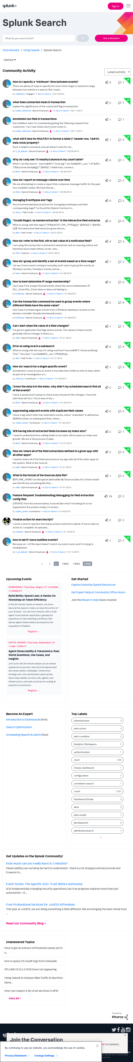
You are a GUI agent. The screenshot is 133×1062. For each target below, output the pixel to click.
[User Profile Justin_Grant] (7, 412)
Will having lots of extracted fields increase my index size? (49, 431)
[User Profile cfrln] (7, 242)
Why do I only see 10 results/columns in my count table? (48, 159)
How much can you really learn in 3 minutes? (37, 863)
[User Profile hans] (7, 262)
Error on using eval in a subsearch (33, 346)
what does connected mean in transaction (39, 102)
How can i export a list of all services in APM (31, 990)
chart (77, 759)
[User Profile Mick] (7, 161)
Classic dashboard (84, 767)
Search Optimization (19, 727)
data (76, 806)
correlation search (84, 783)
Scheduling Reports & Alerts (23, 734)
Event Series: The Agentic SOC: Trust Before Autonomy (44, 884)
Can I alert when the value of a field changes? (41, 325)
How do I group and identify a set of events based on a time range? (54, 261)
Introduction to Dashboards (23, 719)
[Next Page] (99, 837)
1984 (76, 563)
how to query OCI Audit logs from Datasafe (30, 961)
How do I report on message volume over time (41, 179)
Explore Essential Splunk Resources (93, 584)
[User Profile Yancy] (7, 201)
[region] (51, 1051)
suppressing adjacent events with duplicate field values (48, 410)
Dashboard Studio (84, 799)
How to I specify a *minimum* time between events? (45, 81)
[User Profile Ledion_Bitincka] (7, 103)
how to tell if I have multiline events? (35, 539)
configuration (81, 775)
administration (82, 720)
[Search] (83, 38)
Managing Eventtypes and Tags (32, 200)
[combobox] (46, 38)
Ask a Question (111, 38)
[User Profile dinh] (7, 222)
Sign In (115, 6)
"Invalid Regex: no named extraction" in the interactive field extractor (56, 220)
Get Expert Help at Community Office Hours (98, 592)
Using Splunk (31, 50)
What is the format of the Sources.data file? (40, 475)
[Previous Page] (42, 564)
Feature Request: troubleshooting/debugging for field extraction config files (53, 497)
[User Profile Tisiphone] (7, 83)
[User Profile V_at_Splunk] (7, 140)
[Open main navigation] (128, 5)
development (81, 822)
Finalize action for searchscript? (33, 519)
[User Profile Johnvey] (7, 368)
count (77, 791)
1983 (65, 563)
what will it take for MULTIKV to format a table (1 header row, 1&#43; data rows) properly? (56, 140)
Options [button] (7, 59)
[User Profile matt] (7, 327)
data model (80, 814)
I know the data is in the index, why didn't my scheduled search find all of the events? (57, 388)
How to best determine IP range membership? (41, 281)
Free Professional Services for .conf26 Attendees (40, 904)
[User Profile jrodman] (7, 521)
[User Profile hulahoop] (7, 283)
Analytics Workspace (85, 744)
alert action (80, 728)
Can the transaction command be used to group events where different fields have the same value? (51, 303)
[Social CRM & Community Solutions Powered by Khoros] (120, 1016)
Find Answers (11, 50)
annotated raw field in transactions (35, 119)
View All (14, 998)
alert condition (82, 736)
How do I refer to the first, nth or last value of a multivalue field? (52, 240)
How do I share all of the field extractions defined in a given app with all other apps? (55, 453)
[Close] (97, 1045)
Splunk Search (44, 94)
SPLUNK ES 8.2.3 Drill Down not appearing (30, 969)
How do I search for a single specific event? (40, 366)
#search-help (90, 600)
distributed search (84, 830)
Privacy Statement (16, 1055)
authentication (82, 752)
